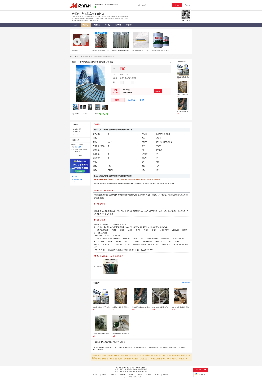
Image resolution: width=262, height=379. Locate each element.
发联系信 (118, 100)
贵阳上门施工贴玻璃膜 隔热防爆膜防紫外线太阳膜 (133, 370)
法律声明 (148, 375)
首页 (71, 57)
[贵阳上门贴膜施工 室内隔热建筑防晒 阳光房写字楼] (183, 69)
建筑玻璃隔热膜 (98, 349)
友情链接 (165, 375)
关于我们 (95, 375)
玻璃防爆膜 (172, 347)
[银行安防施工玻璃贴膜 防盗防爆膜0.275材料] (183, 104)
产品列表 (76, 57)
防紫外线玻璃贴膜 (98, 347)
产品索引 (74, 177)
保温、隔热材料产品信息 (122, 368)
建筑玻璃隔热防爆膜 (140, 347)
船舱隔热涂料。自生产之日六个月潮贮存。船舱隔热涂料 (167, 50)
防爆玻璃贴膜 (182, 347)
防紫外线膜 (108, 347)
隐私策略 (131, 375)
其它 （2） (76, 134)
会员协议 (140, 375)
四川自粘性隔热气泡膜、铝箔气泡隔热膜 (103, 50)
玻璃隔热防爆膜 (128, 347)
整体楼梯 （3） (77, 132)
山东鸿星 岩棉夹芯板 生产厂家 (140, 50)
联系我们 (104, 375)
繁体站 (157, 375)
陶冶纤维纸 (75, 50)
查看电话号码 (78, 147)
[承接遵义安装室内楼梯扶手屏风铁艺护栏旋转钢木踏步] (183, 87)
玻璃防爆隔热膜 (153, 347)
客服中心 (113, 375)
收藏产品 (77, 114)
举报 (86, 114)
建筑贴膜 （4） (77, 129)
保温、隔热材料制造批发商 (139, 368)
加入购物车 (131, 100)
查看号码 (158, 91)
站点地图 (122, 375)
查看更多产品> (186, 283)
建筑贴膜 (82, 57)
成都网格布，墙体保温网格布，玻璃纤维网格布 (125, 50)
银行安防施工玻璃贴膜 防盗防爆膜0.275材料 (189, 112)
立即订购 (141, 100)
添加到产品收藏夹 (77, 179)
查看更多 (79, 156)
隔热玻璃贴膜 (164, 347)
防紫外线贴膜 (117, 347)
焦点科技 (133, 377)
